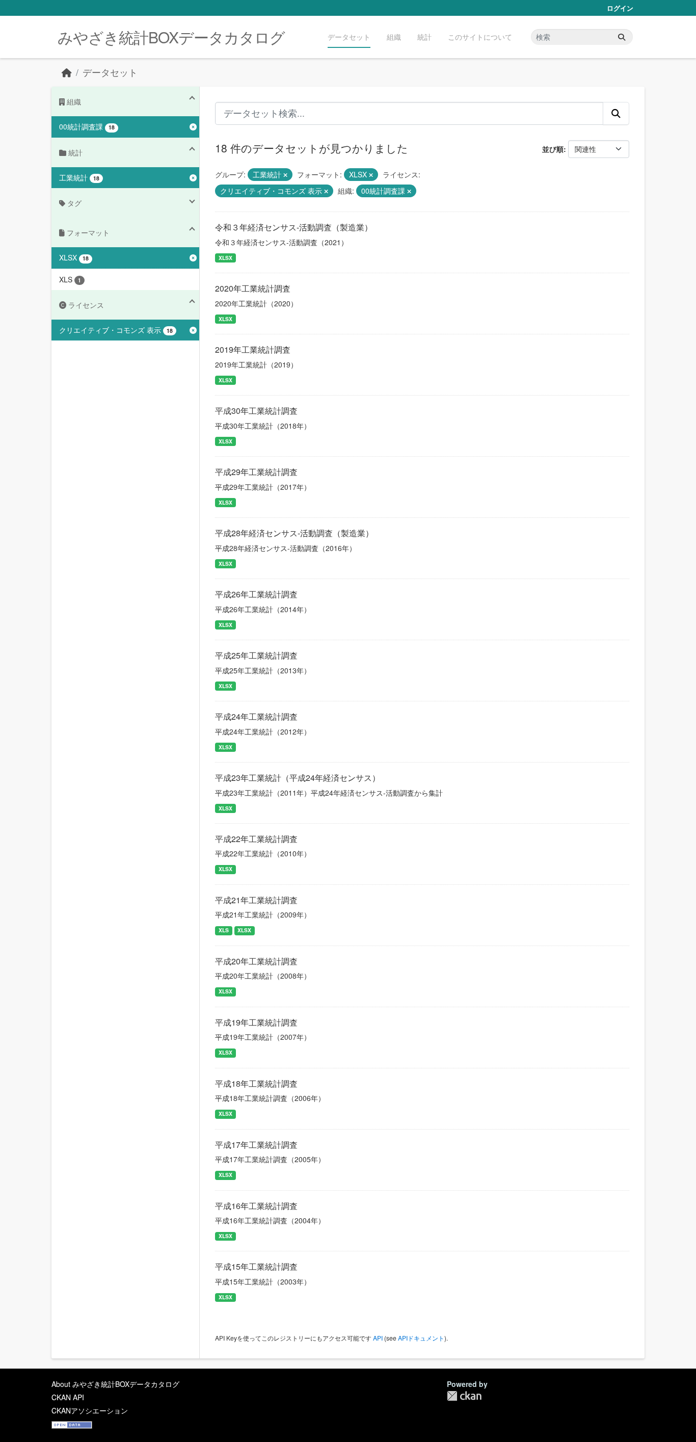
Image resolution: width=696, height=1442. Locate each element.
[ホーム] (67, 72)
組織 (394, 37)
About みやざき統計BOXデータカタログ (115, 1384)
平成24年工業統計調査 (256, 716)
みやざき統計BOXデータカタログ (171, 37)
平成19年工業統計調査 (256, 1022)
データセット (349, 37)
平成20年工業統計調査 (256, 961)
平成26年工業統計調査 (256, 594)
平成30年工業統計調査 (256, 410)
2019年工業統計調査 (252, 349)
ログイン (620, 8)
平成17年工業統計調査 (256, 1144)
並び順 (553, 149)
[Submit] (621, 37)
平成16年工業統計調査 (256, 1206)
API (378, 1337)
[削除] (285, 175)
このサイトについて (480, 37)
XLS (224, 930)
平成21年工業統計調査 (256, 900)
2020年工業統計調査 (252, 288)
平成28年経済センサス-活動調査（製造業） (294, 533)
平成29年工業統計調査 (256, 472)
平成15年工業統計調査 (256, 1266)
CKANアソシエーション (89, 1410)
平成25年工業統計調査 (256, 655)
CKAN (464, 1396)
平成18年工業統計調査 (256, 1083)
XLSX (225, 257)
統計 (424, 37)
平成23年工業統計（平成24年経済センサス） (297, 777)
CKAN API (67, 1397)
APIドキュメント (421, 1337)
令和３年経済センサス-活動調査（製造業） (293, 227)
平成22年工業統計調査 (256, 839)
